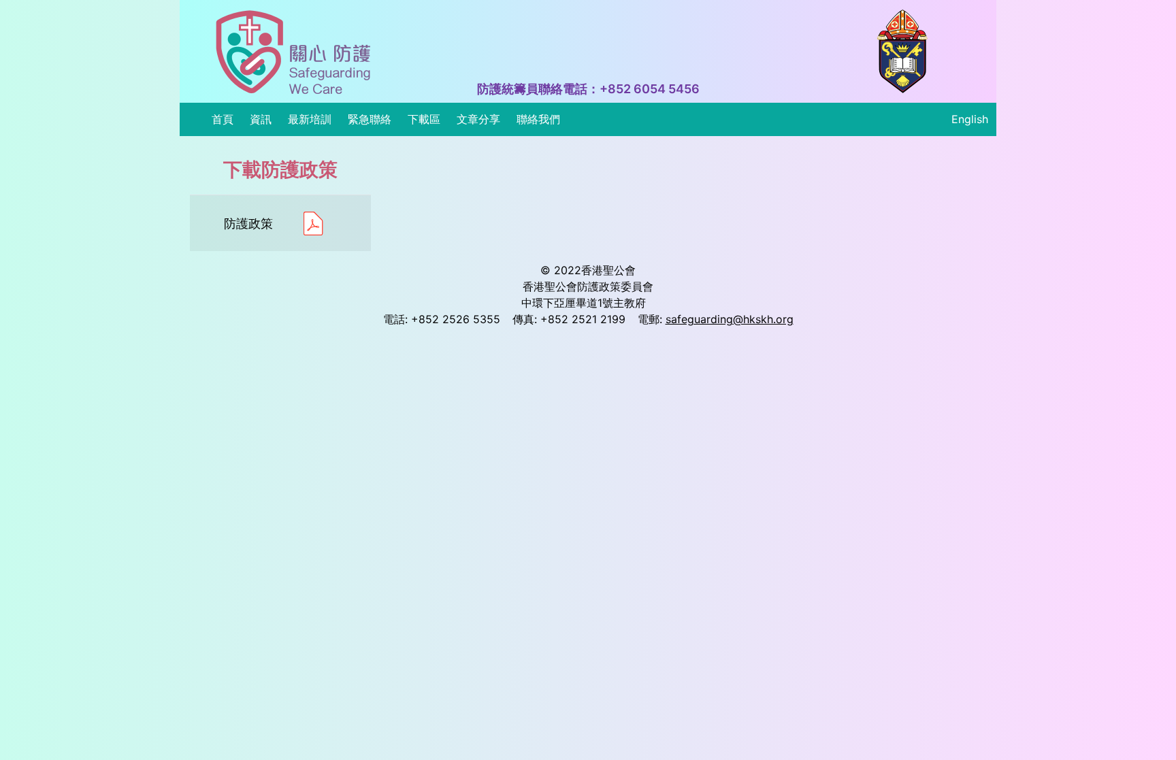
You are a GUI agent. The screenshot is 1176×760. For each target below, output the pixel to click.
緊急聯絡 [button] (369, 119)
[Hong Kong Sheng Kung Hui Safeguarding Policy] (293, 51)
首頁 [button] (222, 119)
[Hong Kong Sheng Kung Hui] (902, 51)
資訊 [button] (261, 119)
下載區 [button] (424, 119)
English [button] (969, 119)
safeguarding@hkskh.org (730, 319)
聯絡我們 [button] (538, 119)
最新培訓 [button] (309, 119)
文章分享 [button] (478, 119)
